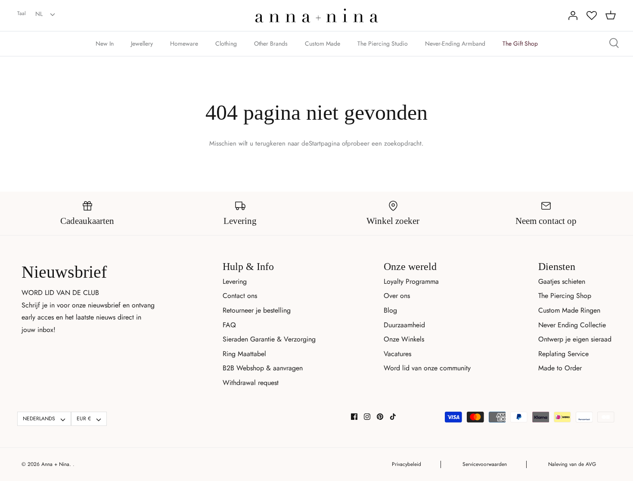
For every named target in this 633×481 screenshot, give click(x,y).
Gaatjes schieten (561, 281)
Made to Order (560, 368)
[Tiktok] (393, 416)
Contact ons (240, 296)
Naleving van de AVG (572, 464)
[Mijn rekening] (573, 15)
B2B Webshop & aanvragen (263, 368)
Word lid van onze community (427, 368)
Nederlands (39, 418)
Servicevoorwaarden (484, 464)
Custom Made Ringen (569, 310)
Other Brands (271, 43)
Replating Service (563, 354)
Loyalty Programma (411, 281)
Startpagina (324, 143)
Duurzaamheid (404, 325)
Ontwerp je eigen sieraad (574, 339)
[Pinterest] (380, 416)
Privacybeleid (406, 464)
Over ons (397, 296)
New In (105, 43)
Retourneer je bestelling (257, 310)
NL (39, 13)
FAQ (229, 325)
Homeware (184, 43)
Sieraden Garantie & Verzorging (269, 339)
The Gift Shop (520, 43)
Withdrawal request (251, 383)
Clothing (226, 43)
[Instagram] (367, 416)
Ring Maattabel (244, 354)
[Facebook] (354, 416)
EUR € (84, 418)
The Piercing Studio (382, 43)
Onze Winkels (404, 339)
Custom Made (322, 43)
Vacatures (397, 354)
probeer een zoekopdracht (384, 143)
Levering (235, 281)
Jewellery (142, 43)
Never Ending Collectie (572, 325)
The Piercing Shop (564, 296)
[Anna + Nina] (316, 15)
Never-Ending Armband (455, 43)
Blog (390, 310)
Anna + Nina (55, 464)
